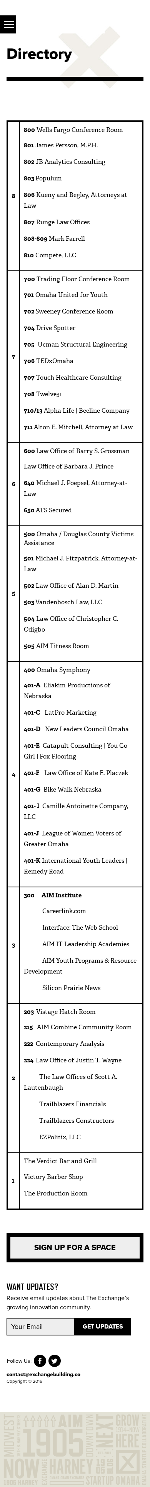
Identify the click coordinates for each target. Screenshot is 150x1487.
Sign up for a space (75, 1247)
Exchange (60, 24)
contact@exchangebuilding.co (43, 1375)
